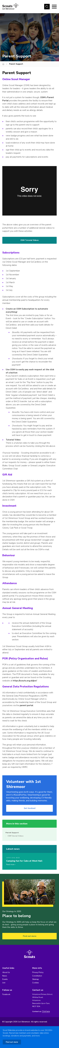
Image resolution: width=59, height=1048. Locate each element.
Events (5, 979)
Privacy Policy (37, 972)
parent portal (26, 705)
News (4, 976)
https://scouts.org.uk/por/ (25, 680)
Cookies (35, 983)
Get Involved (29, 808)
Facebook (6, 994)
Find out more (29, 936)
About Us (6, 972)
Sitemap (35, 979)
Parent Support (12, 833)
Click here (46, 1011)
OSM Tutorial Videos (29, 240)
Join (3, 983)
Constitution (37, 976)
